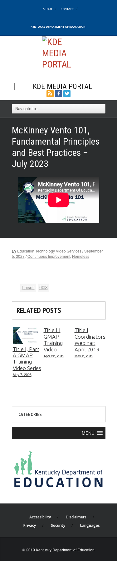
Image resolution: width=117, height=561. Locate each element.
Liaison (28, 287)
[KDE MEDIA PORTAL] (58, 52)
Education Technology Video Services (49, 250)
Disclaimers (76, 517)
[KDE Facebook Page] (58, 93)
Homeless (80, 256)
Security (58, 525)
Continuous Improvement (48, 256)
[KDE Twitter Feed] (67, 93)
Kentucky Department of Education (58, 27)
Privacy (29, 525)
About (47, 9)
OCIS (43, 287)
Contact (67, 9)
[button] (88, 433)
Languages (90, 525)
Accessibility (40, 517)
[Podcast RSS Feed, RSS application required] (50, 93)
